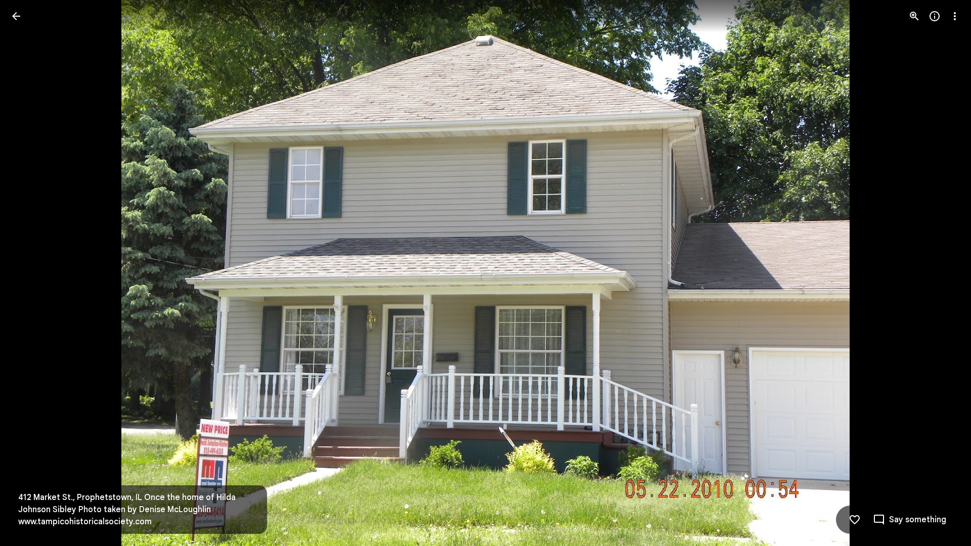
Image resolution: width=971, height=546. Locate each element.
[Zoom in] (914, 16)
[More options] (955, 16)
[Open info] (934, 16)
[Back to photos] (16, 16)
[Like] (855, 520)
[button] (28, 273)
